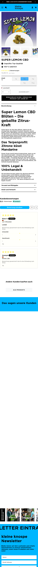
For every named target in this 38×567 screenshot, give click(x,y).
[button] (6, 8)
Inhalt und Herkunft (8, 189)
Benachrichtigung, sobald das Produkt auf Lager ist (19, 98)
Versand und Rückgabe (9, 185)
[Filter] (32, 207)
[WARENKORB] (35, 8)
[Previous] (2, 2)
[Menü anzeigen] (2, 8)
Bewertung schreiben (14, 207)
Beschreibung (6, 106)
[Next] (36, 2)
